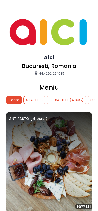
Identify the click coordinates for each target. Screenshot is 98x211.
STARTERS (34, 100)
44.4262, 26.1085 (51, 74)
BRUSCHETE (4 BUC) (67, 100)
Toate (14, 100)
